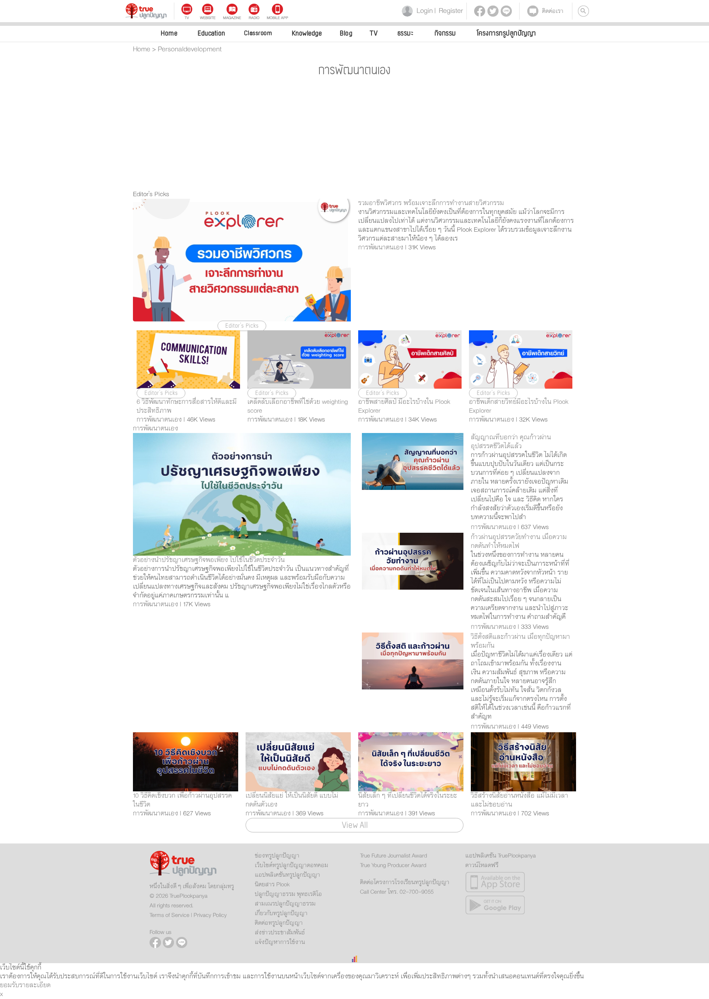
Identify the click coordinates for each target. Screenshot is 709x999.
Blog (346, 33)
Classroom (258, 33)
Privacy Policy (210, 915)
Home (169, 33)
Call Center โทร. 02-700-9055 (397, 891)
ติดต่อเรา (553, 11)
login (423, 11)
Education (211, 33)
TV (374, 33)
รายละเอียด (35, 985)
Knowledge (307, 33)
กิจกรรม (445, 33)
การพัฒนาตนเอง (155, 428)
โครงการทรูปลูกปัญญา (506, 33)
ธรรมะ (405, 33)
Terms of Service (169, 915)
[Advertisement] (354, 134)
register (449, 11)
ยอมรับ (9, 985)
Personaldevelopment (190, 49)
